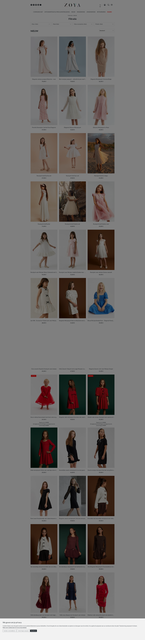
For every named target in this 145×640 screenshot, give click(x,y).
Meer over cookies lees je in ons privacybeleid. (15, 627)
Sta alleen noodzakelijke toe (10, 630)
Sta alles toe (33, 630)
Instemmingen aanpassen (23, 630)
